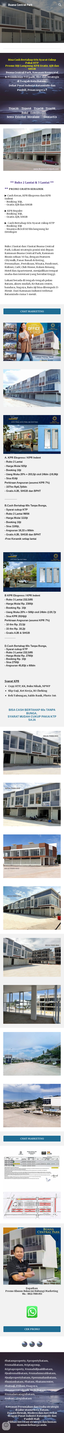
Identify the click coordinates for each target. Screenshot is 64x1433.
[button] (4, 4)
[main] (32, 77)
